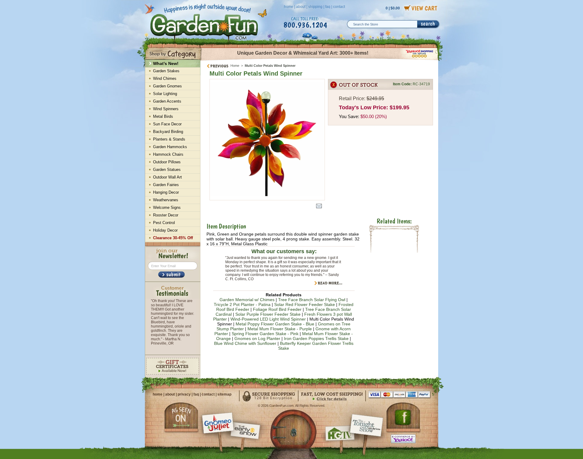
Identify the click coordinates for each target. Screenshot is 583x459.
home (288, 7)
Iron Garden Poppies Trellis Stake (316, 338)
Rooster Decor (165, 215)
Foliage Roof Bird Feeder (277, 309)
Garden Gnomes (167, 86)
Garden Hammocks (170, 146)
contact (339, 7)
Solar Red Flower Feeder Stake (304, 304)
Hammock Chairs (168, 154)
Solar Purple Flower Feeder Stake (268, 314)
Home (234, 65)
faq (327, 7)
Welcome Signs (167, 207)
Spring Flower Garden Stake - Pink (265, 333)
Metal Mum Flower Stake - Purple (279, 328)
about (300, 7)
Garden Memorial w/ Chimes (247, 299)
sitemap (224, 394)
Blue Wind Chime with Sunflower (245, 343)
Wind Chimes (164, 78)
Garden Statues (167, 169)
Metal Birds (163, 116)
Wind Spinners (166, 109)
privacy (184, 394)
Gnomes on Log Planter (257, 338)
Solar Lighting (165, 93)
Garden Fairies (166, 184)
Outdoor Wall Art (167, 177)
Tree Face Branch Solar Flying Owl (311, 299)
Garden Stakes (166, 71)
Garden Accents (167, 101)
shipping (315, 7)
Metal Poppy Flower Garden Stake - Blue (275, 323)
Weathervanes (165, 200)
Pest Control (164, 222)
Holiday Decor (165, 230)
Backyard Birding (168, 131)
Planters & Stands (169, 139)
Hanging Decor (166, 192)
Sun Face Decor (167, 124)
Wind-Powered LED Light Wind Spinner (268, 319)
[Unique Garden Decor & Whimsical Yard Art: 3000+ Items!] (319, 60)
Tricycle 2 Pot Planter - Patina (243, 304)
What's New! (166, 63)
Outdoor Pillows (167, 162)
